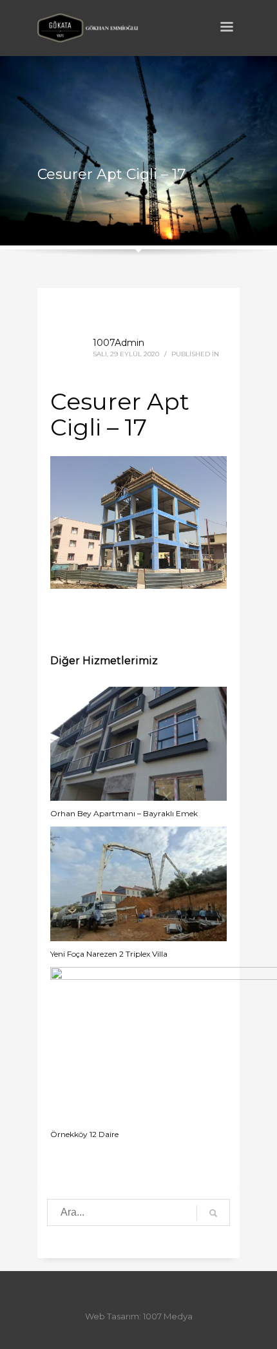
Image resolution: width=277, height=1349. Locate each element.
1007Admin (118, 343)
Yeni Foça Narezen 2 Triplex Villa (108, 954)
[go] (213, 1213)
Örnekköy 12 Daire (84, 1134)
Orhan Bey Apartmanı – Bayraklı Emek (124, 813)
